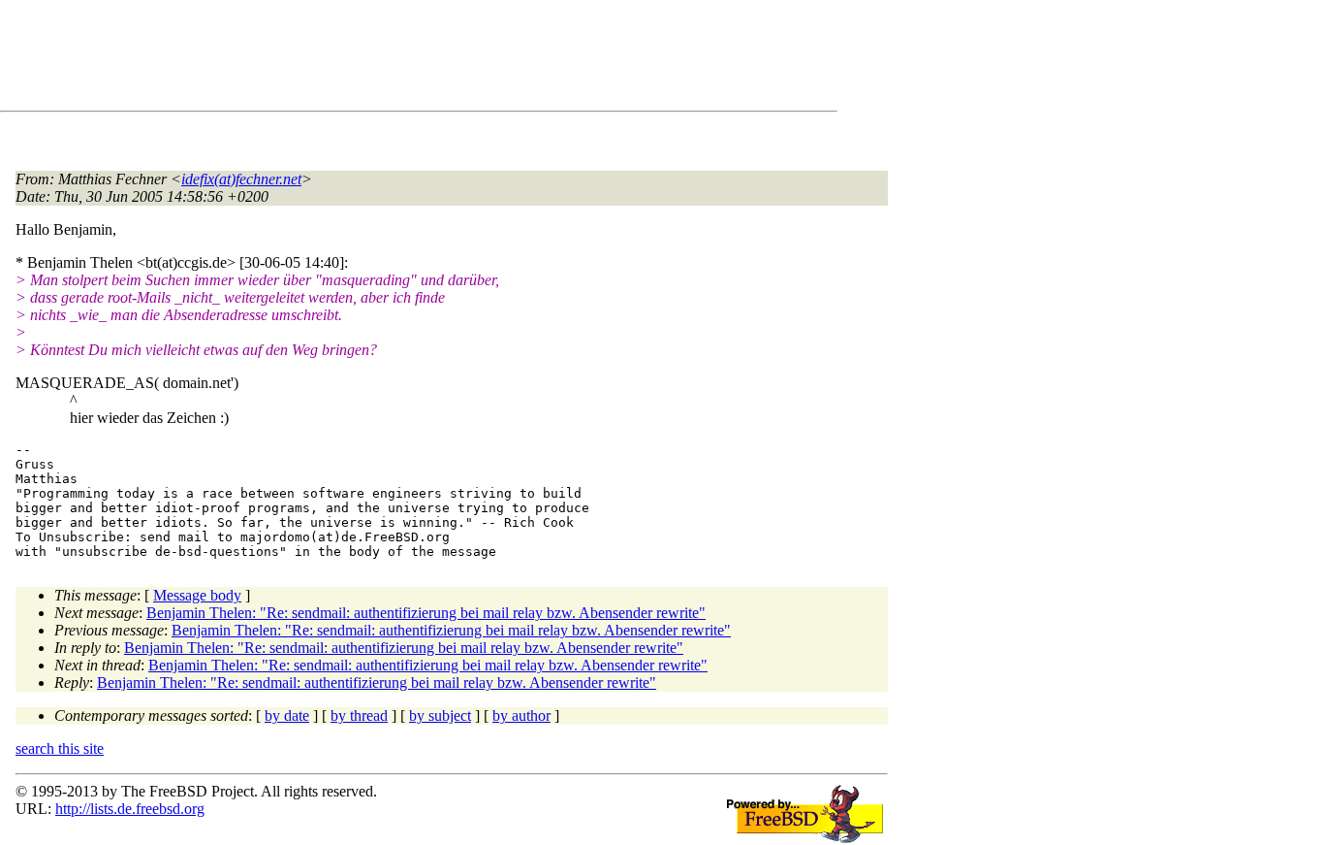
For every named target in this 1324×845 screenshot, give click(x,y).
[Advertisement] (368, 59)
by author (521, 715)
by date (287, 715)
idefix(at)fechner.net (241, 179)
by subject (440, 715)
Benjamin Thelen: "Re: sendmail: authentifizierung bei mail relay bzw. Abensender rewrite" (426, 612)
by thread (359, 715)
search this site (60, 748)
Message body (197, 595)
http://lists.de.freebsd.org (130, 808)
